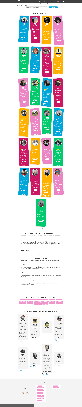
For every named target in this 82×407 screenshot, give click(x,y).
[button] (53, 7)
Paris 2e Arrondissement (30, 299)
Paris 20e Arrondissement (37, 304)
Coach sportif (21, 5)
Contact (26, 390)
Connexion (57, 1)
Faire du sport (18, 5)
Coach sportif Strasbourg (41, 395)
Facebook (25, 388)
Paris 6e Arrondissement (59, 299)
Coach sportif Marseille (40, 387)
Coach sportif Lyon (40, 389)
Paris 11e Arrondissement (52, 301)
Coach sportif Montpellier (41, 396)
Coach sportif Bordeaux (40, 398)
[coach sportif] (19, 1)
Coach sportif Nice (40, 392)
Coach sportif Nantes (40, 393)
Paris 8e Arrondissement (30, 301)
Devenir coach (40, 1)
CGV (25, 387)
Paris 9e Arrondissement (37, 301)
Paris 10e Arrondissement (44, 301)
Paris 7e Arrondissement (23, 301)
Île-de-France (23, 5)
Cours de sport (51, 1)
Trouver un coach (46, 1)
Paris (25, 5)
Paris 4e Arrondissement (45, 299)
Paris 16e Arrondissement (45, 304)
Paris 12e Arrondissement (59, 301)
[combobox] (36, 7)
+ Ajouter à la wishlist (23, 41)
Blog (25, 389)
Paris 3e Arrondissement (37, 299)
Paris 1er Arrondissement (23, 299)
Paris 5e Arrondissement (52, 299)
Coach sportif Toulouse (40, 390)
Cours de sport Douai (55, 387)
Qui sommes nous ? (25, 385)
